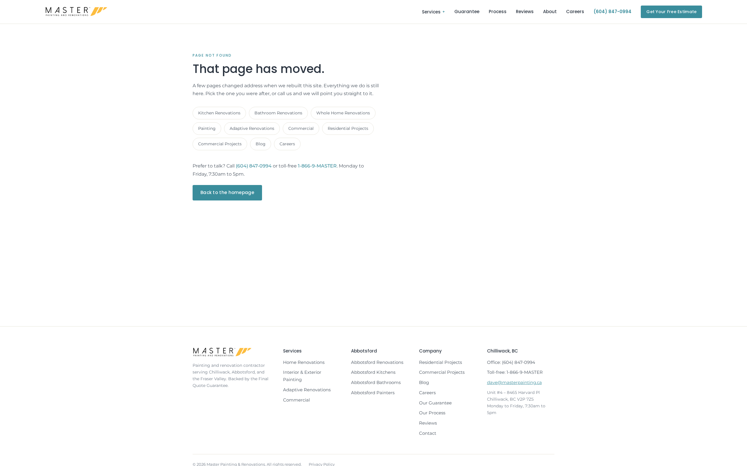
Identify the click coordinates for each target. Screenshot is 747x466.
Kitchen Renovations (219, 113)
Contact (427, 433)
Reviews (525, 11)
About (550, 11)
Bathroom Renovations (278, 113)
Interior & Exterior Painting (302, 375)
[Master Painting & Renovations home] (76, 12)
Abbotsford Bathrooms (376, 382)
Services (433, 12)
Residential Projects (348, 128)
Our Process (432, 413)
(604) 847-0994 (612, 11)
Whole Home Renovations (343, 113)
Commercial (301, 128)
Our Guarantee (435, 403)
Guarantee (466, 11)
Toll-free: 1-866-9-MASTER (515, 372)
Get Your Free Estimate (671, 12)
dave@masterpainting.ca (514, 382)
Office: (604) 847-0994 (511, 362)
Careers (575, 11)
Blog (261, 143)
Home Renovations (303, 362)
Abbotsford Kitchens (373, 372)
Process (498, 11)
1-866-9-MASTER (317, 166)
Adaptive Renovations (252, 128)
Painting (207, 128)
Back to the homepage (227, 192)
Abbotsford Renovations (377, 362)
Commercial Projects (220, 143)
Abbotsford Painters (373, 392)
